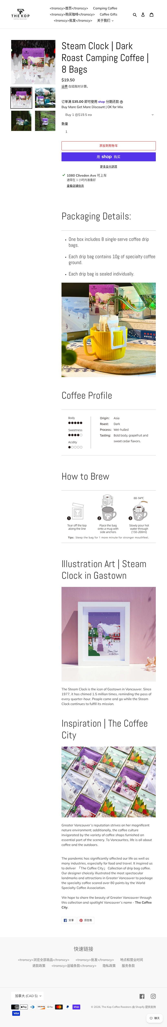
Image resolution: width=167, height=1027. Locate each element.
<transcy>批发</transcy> (95, 960)
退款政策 (38, 966)
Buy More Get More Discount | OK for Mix (92, 107)
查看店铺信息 (75, 186)
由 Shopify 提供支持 (144, 1006)
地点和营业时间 (131, 960)
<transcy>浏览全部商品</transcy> (43, 960)
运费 (65, 86)
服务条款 (128, 966)
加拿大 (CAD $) (26, 996)
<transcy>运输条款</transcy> (74, 966)
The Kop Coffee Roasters (116, 1006)
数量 (65, 124)
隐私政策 (109, 966)
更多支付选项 (108, 166)
